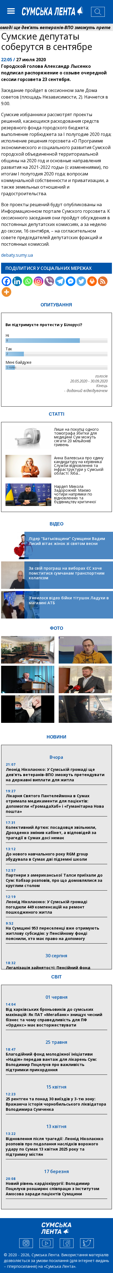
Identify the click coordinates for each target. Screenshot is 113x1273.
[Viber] (49, 281)
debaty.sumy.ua (17, 255)
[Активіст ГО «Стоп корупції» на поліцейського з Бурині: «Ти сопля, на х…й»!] (27, 709)
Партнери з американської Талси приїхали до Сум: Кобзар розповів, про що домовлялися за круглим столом (54, 880)
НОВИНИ (56, 737)
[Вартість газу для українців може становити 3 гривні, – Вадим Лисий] (85, 679)
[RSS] (103, 281)
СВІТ (56, 977)
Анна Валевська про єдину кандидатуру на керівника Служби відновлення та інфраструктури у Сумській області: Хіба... (78, 465)
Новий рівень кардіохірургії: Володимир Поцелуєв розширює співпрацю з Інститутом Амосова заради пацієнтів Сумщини (52, 1188)
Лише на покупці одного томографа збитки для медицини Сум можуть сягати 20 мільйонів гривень (76, 437)
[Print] (92, 281)
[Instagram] (38, 281)
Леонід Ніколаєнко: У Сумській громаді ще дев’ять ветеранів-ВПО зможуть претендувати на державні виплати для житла (55, 774)
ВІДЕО (56, 524)
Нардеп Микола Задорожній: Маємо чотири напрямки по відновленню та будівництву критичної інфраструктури (75, 496)
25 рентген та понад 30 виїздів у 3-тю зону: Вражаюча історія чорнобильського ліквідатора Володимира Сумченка (56, 1104)
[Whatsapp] (28, 281)
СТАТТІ (56, 414)
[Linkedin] (17, 281)
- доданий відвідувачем (86, 390)
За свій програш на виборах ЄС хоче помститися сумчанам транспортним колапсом (66, 573)
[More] (6, 292)
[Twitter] (81, 281)
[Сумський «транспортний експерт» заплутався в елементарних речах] (85, 650)
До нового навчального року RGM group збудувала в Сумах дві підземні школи (47, 856)
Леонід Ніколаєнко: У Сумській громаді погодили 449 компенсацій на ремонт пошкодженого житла (46, 907)
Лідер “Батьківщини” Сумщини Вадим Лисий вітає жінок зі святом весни (67, 541)
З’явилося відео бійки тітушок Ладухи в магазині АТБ (69, 600)
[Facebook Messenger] (70, 281)
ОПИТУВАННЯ (56, 305)
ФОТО (56, 628)
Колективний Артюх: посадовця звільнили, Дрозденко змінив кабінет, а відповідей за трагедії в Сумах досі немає (51, 832)
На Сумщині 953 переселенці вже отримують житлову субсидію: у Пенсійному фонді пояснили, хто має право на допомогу (52, 933)
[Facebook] (6, 281)
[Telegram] (60, 281)
